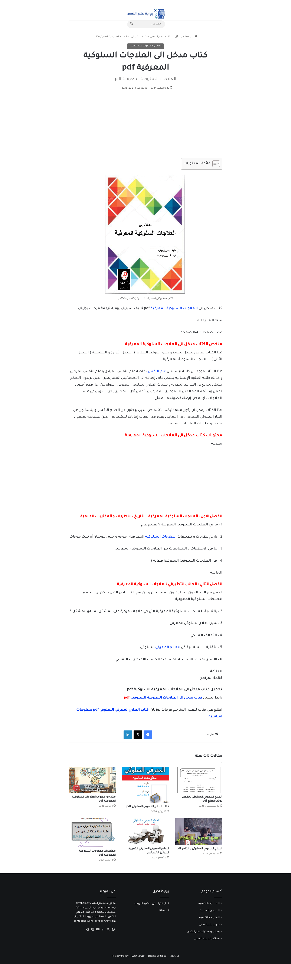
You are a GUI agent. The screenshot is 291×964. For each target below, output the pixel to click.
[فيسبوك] (148, 734)
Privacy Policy (120, 956)
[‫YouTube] (97, 929)
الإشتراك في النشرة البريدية (150, 903)
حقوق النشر (138, 956)
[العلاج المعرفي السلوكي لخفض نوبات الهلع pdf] (198, 780)
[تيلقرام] (87, 929)
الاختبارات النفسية (209, 903)
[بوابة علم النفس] (145, 14)
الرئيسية (190, 37)
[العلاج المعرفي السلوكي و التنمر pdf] (198, 831)
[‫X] (138, 734)
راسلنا (162, 910)
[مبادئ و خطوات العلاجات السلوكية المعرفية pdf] (92, 780)
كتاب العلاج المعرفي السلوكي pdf (148, 806)
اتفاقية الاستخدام (157, 956)
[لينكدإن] (128, 734)
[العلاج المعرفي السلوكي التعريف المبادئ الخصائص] (145, 831)
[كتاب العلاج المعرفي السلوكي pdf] (145, 785)
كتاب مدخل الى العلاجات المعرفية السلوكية (162, 698)
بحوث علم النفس (209, 924)
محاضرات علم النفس (207, 938)
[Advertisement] (145, 126)
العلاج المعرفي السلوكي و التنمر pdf (199, 848)
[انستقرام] (92, 929)
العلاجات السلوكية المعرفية (174, 308)
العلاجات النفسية (209, 917)
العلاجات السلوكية (160, 537)
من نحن (174, 956)
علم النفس (157, 371)
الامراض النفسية (210, 910)
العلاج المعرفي (167, 647)
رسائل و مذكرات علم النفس (166, 37)
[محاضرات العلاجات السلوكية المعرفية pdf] (92, 832)
